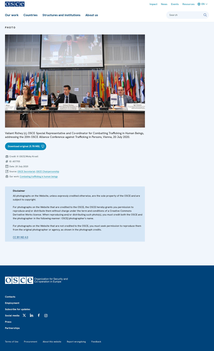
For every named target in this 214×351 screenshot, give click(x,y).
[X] (24, 315)
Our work (11, 15)
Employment (12, 303)
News (164, 4)
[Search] (205, 15)
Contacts (10, 296)
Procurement (30, 341)
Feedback (96, 341)
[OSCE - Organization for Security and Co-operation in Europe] (14, 4)
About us (91, 15)
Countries (30, 15)
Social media (12, 315)
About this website (52, 341)
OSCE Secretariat (26, 171)
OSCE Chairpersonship (47, 171)
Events (175, 4)
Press (8, 321)
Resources (189, 4)
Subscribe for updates (17, 309)
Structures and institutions (61, 15)
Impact (153, 4)
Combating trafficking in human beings (39, 176)
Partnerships (12, 328)
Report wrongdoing (76, 341)
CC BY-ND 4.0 (20, 237)
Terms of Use (11, 341)
